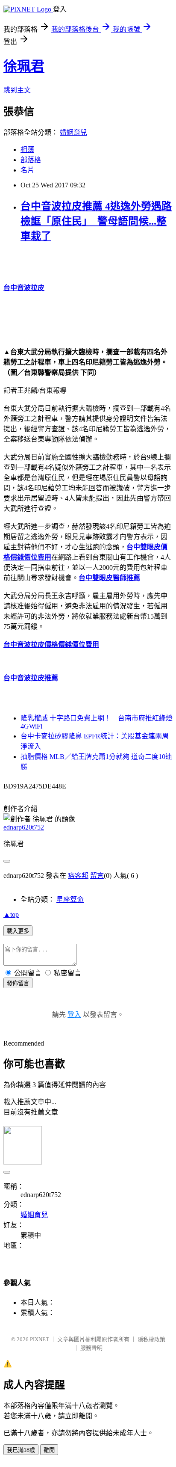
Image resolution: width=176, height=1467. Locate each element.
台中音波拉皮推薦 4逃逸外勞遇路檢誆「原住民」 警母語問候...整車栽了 (96, 221)
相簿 (27, 149)
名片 (27, 170)
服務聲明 (91, 1348)
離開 (49, 1450)
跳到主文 (17, 90)
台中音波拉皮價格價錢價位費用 (51, 644)
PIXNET (39, 1339)
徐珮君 (23, 66)
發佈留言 (18, 983)
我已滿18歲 (21, 1450)
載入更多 (18, 931)
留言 (97, 875)
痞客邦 (78, 875)
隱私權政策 (151, 1339)
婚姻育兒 (73, 132)
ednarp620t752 (23, 827)
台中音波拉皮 (23, 287)
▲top (11, 914)
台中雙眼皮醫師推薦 (109, 577)
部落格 (31, 159)
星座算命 (70, 899)
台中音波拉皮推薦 (30, 678)
